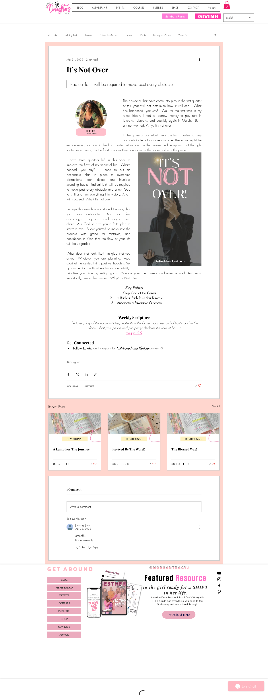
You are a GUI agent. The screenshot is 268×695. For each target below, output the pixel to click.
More (181, 35)
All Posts (52, 35)
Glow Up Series (108, 35)
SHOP (64, 619)
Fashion (89, 35)
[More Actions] (199, 527)
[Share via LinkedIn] (86, 374)
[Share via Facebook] (68, 374)
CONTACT (64, 626)
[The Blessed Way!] (193, 428)
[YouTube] (219, 573)
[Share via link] (95, 374)
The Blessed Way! (184, 449)
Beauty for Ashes (161, 35)
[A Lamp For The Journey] (75, 428)
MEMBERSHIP (64, 587)
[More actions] (199, 59)
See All (216, 406)
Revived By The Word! (128, 449)
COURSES (64, 603)
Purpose (129, 35)
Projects (64, 634)
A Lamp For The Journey (71, 449)
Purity (143, 35)
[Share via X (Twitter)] (77, 374)
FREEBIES (64, 611)
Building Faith (71, 35)
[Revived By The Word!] (134, 428)
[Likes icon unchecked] (77, 547)
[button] (226, 5)
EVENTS (64, 595)
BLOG (64, 579)
